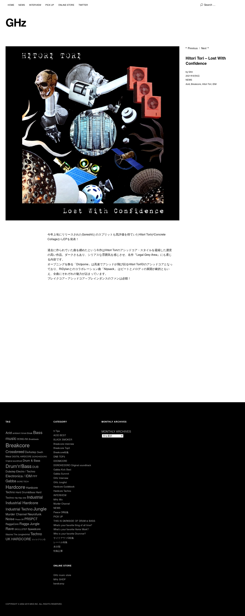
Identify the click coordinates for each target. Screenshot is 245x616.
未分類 (56, 546)
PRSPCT (30, 518)
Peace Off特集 (61, 512)
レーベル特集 (60, 542)
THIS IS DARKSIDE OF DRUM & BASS (74, 520)
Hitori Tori (206, 83)
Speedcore (34, 529)
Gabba (11, 480)
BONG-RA (22, 439)
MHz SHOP (59, 579)
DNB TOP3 (59, 456)
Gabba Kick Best (62, 469)
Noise (10, 518)
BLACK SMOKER (62, 439)
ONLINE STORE (66, 4)
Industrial (35, 497)
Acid (188, 83)
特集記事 (58, 550)
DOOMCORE (60, 461)
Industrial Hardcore (22, 502)
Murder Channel (16, 514)
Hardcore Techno (62, 491)
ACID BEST (59, 435)
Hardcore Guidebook (64, 486)
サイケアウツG (38, 539)
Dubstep (10, 471)
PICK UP (49, 4)
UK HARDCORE (18, 538)
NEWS (21, 4)
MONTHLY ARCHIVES (116, 431)
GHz (16, 22)
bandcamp (58, 583)
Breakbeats (34, 439)
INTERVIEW (35, 4)
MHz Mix (58, 499)
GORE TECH (23, 481)
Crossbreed (15, 451)
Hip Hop (18, 497)
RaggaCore (12, 524)
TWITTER (83, 4)
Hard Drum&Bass (25, 492)
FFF (34, 476)
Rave (10, 528)
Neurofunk (34, 514)
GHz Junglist (60, 482)
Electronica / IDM (19, 475)
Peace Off (19, 519)
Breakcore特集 (61, 452)
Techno (36, 533)
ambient (16, 433)
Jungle (40, 508)
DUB (35, 467)
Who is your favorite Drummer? (69, 533)
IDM (214, 83)
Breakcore (196, 83)
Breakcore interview (63, 443)
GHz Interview (60, 478)
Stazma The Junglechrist (18, 534)
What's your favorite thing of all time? (72, 525)
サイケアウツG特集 (63, 538)
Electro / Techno (25, 471)
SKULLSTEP (21, 529)
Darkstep (30, 452)
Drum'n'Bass (19, 466)
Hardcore (15, 486)
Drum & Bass (31, 460)
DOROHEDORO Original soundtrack (72, 465)
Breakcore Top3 (61, 448)
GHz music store (62, 575)
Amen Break (26, 433)
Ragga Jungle (29, 523)
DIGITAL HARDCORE (21, 456)
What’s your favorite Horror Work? (71, 529)
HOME (11, 4)
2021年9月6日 (193, 75)
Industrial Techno (19, 509)
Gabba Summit (61, 473)
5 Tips (56, 431)
